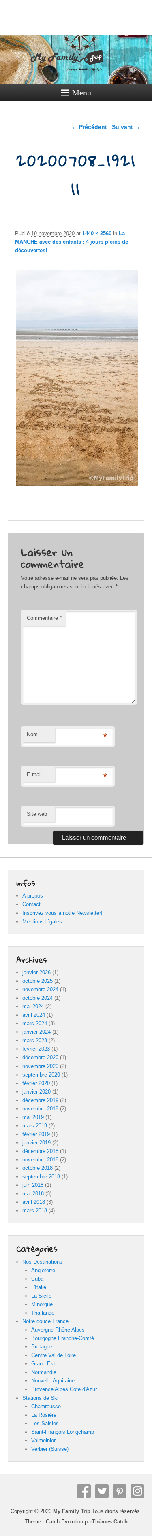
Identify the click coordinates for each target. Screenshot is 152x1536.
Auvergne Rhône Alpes (58, 1330)
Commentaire (44, 618)
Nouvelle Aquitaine (53, 1381)
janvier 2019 (36, 1143)
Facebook (84, 1491)
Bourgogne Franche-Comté (62, 1338)
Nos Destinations (42, 1262)
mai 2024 (33, 1006)
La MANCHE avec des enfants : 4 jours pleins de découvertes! (71, 241)
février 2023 (36, 1049)
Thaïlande (42, 1313)
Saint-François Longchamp (62, 1432)
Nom (32, 734)
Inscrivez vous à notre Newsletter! (62, 913)
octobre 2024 (37, 998)
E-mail (34, 774)
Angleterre (43, 1270)
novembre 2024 (40, 989)
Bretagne (41, 1347)
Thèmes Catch (110, 1522)
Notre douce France (45, 1321)
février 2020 (36, 1083)
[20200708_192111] (77, 486)
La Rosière (43, 1415)
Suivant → (126, 127)
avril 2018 (33, 1202)
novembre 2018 (40, 1160)
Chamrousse (46, 1406)
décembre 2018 (40, 1151)
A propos (32, 896)
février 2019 (36, 1134)
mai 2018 (33, 1193)
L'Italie (38, 1287)
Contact (31, 904)
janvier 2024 (36, 1032)
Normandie (43, 1372)
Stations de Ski (40, 1398)
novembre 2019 (40, 1109)
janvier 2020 (36, 1092)
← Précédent (89, 127)
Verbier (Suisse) (50, 1449)
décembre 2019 (40, 1100)
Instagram (137, 1491)
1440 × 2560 (96, 233)
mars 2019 (34, 1126)
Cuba (37, 1279)
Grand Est (43, 1364)
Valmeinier (43, 1440)
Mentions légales (42, 922)
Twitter (102, 1491)
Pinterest (119, 1491)
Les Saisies (45, 1423)
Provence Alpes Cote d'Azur (64, 1389)
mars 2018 (34, 1210)
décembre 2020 (40, 1057)
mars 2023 (34, 1040)
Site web (37, 814)
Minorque (42, 1304)
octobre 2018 (37, 1168)
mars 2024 (34, 1023)
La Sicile (41, 1296)
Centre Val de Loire (53, 1355)
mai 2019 (33, 1117)
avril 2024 (33, 1015)
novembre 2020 (40, 1066)
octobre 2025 (37, 981)
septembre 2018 (41, 1177)
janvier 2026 (36, 972)
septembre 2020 (41, 1075)
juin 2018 (32, 1185)
